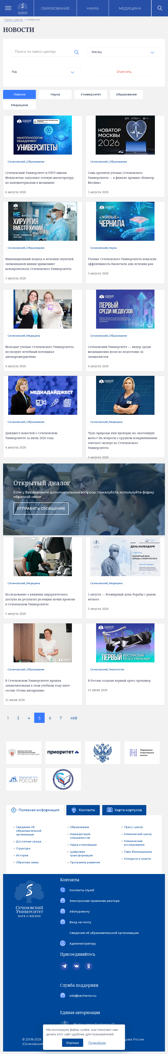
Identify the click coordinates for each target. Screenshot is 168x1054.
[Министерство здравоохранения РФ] (23, 752)
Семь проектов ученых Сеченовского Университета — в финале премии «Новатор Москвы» (121, 178)
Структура (23, 848)
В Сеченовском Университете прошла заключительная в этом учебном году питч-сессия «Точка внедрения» (38, 685)
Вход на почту (80, 922)
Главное (20, 94)
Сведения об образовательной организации (28, 830)
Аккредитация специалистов (80, 835)
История (22, 855)
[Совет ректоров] (63, 779)
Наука (93, 8)
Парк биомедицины (138, 851)
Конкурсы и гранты (137, 858)
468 (73, 718)
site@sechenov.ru (82, 996)
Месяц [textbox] (97, 52)
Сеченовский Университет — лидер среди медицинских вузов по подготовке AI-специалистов (119, 352)
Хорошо (72, 1043)
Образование (55, 8)
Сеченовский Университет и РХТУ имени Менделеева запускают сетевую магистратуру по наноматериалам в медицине (39, 178)
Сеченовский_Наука (103, 247)
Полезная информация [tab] (38, 810)
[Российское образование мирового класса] (63, 753)
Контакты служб (81, 890)
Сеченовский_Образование (26, 161)
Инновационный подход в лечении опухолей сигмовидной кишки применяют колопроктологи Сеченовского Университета (39, 264)
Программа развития (85, 862)
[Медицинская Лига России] (23, 779)
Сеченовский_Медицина (24, 335)
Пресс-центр (133, 827)
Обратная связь (27, 862)
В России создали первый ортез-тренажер (119, 680)
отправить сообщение (41, 508)
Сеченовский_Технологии (107, 669)
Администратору (82, 943)
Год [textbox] (14, 71)
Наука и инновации (83, 844)
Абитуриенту (79, 911)
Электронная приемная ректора (94, 901)
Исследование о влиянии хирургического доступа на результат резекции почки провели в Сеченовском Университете (40, 599)
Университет (91, 94)
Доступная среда (28, 841)
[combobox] (124, 51)
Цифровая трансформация (81, 853)
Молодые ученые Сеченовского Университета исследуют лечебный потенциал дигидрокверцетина (39, 352)
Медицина (130, 8)
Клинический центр (138, 834)
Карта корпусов (128, 810)
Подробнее (97, 1043)
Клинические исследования (134, 842)
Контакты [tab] (87, 810)
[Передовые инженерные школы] (142, 752)
